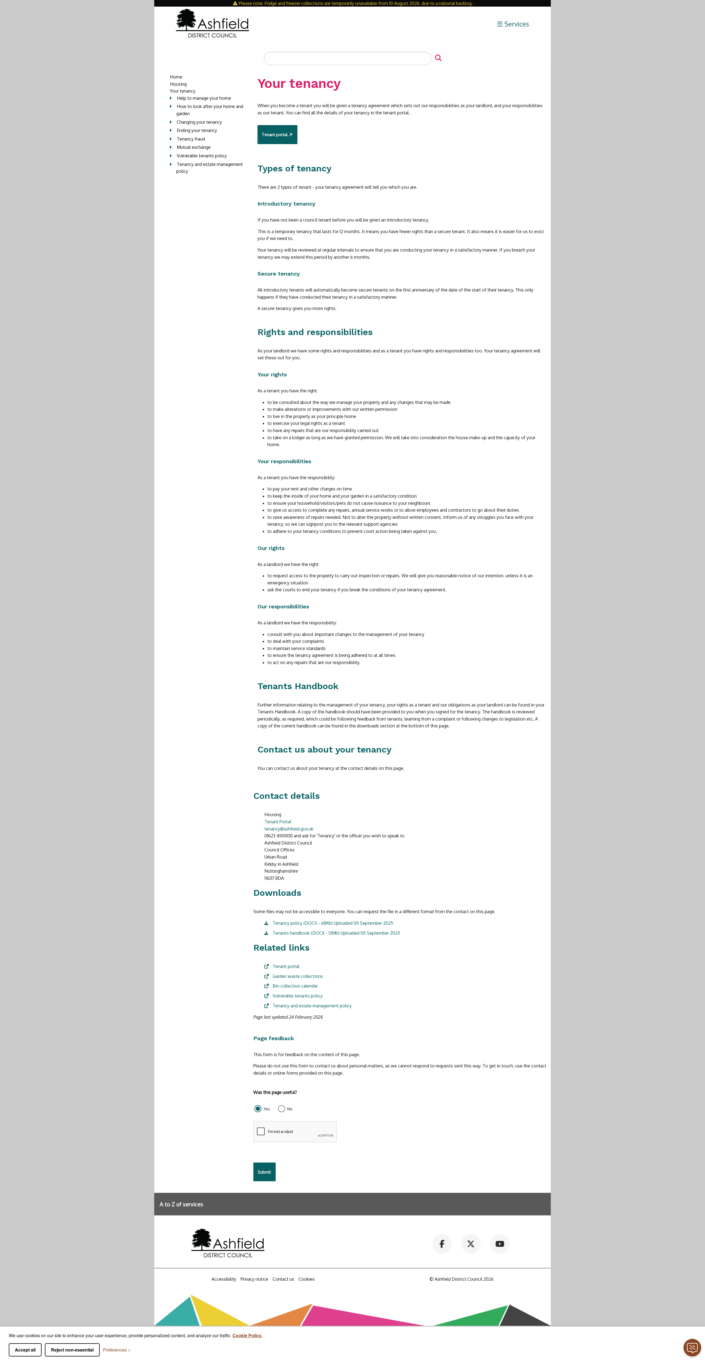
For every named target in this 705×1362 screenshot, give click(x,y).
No (289, 1109)
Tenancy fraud (191, 139)
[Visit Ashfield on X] (471, 1243)
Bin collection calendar (295, 986)
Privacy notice (254, 1279)
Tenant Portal (277, 821)
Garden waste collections (298, 976)
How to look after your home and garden (209, 110)
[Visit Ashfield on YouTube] (500, 1243)
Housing (178, 84)
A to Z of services (181, 1204)
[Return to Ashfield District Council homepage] (212, 24)
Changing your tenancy (199, 122)
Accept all (25, 1350)
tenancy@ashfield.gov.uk (288, 829)
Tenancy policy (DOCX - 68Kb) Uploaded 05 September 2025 (333, 923)
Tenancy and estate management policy (209, 167)
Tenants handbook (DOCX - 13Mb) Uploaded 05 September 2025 (336, 933)
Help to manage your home (204, 98)
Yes (267, 1109)
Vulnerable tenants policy (202, 155)
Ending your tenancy (197, 130)
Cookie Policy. (247, 1335)
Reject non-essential (72, 1350)
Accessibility (224, 1279)
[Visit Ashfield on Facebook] (442, 1243)
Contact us (283, 1279)
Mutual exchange (194, 147)
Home (176, 77)
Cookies (307, 1279)
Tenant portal (275, 134)
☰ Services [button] (513, 24)
